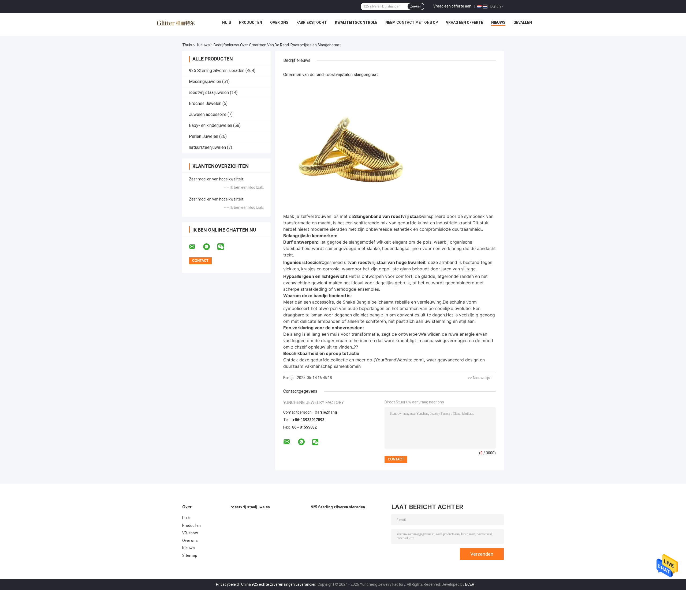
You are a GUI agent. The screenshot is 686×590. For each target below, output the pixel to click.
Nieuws (498, 22)
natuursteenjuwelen (207, 147)
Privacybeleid (227, 584)
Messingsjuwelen (205, 81)
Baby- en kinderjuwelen (210, 125)
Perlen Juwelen (203, 136)
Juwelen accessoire (207, 114)
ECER (469, 584)
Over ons (279, 22)
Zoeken (415, 6)
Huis (226, 22)
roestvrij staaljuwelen (209, 92)
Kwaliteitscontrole (356, 22)
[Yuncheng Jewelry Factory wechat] (224, 247)
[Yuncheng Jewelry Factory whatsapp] (210, 247)
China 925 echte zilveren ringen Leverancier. (279, 584)
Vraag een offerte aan (452, 6)
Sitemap (189, 555)
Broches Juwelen (205, 103)
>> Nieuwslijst (480, 378)
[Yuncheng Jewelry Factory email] (195, 247)
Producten (250, 22)
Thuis (187, 45)
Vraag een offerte (464, 22)
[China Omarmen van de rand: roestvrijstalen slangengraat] (350, 146)
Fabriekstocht (311, 22)
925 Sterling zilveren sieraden (216, 70)
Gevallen (522, 22)
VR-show (190, 533)
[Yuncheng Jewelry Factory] (175, 24)
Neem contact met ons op (411, 22)
